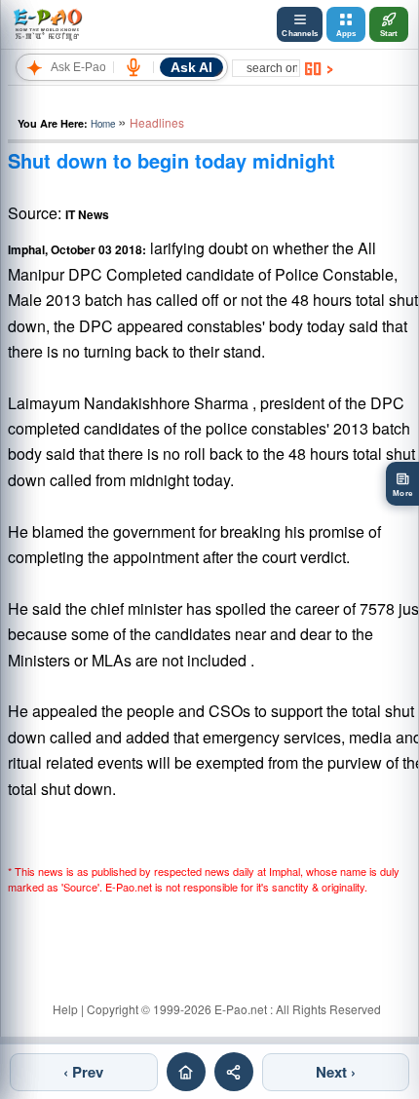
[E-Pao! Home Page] (47, 24)
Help (65, 1009)
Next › (336, 1071)
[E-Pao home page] (186, 1071)
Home (103, 124)
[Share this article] (233, 1071)
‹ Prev (83, 1071)
